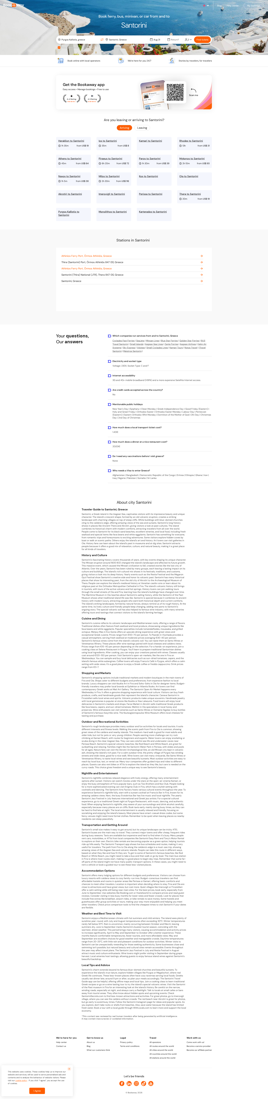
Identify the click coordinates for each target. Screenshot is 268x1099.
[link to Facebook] (121, 1083)
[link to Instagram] (136, 1083)
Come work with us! (195, 1042)
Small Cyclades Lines (157, 347)
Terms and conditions (129, 1046)
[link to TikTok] (143, 1083)
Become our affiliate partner (199, 1050)
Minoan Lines (152, 340)
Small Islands (136, 344)
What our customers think (98, 1050)
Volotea (141, 347)
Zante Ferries (171, 344)
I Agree (37, 1090)
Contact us (61, 1046)
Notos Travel (191, 347)
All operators (155, 1042)
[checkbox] (59, 47)
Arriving (124, 128)
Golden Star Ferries (189, 340)
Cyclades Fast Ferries (124, 340)
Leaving (142, 128)
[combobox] (78, 39)
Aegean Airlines (188, 344)
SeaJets (140, 340)
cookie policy (21, 1080)
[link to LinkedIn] (129, 1083)
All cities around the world (161, 1050)
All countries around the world (163, 1054)
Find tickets (202, 39)
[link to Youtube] (150, 1083)
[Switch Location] (102, 39)
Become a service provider (199, 1046)
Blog (88, 1046)
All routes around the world (161, 1046)
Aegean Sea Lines (154, 344)
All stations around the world (162, 1058)
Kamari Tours (176, 347)
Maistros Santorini (132, 351)
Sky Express (129, 347)
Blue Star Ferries (169, 340)
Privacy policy (126, 1042)
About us (91, 1042)
